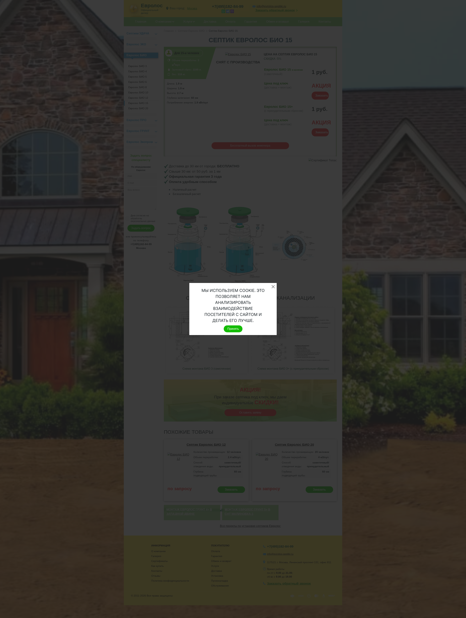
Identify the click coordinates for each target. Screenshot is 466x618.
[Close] (273, 286)
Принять (233, 328)
